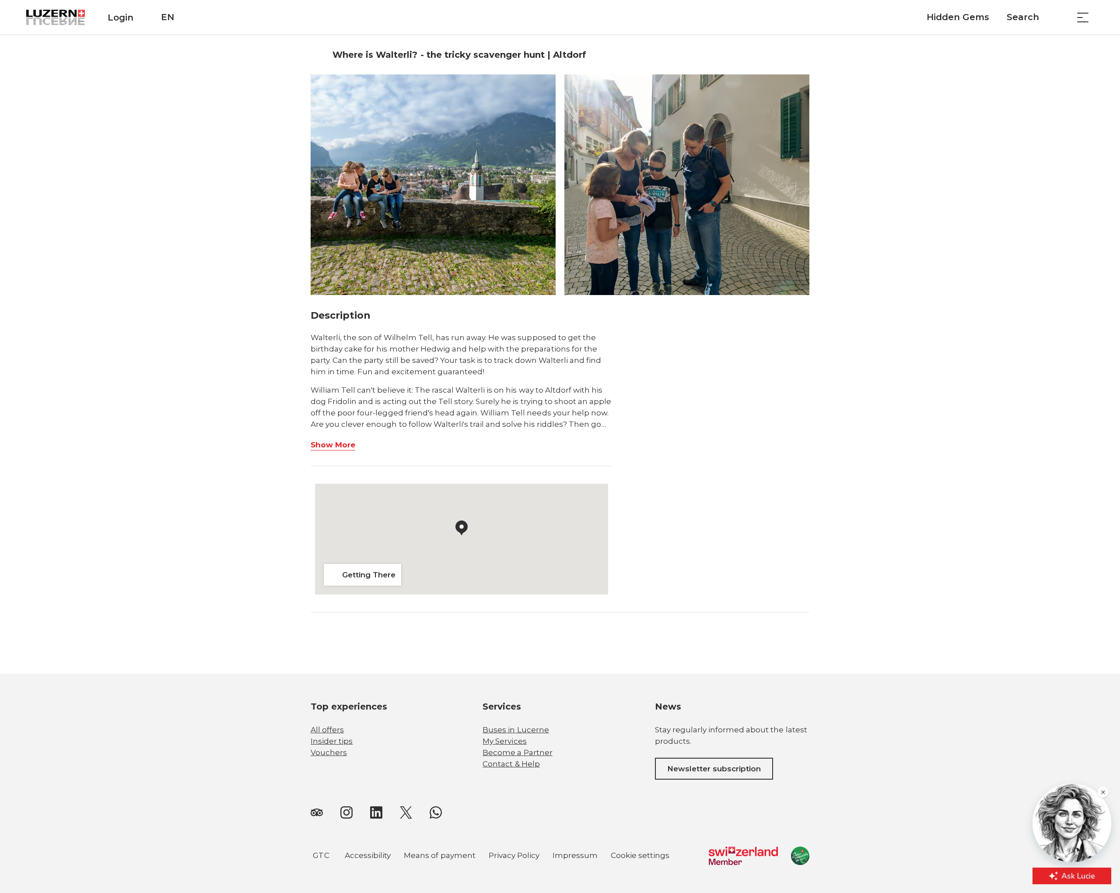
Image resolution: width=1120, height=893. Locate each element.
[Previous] (318, 54)
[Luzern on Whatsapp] (436, 812)
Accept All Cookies (291, 813)
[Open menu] (1083, 17)
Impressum (575, 855)
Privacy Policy (514, 855)
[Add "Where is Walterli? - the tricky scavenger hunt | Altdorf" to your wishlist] (800, 54)
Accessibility (368, 855)
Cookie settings (640, 857)
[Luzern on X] (406, 812)
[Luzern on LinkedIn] (376, 812)
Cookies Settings (291, 856)
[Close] (337, 793)
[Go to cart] (1061, 17)
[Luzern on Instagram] (346, 812)
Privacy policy (110, 826)
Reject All (291, 834)
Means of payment (439, 855)
